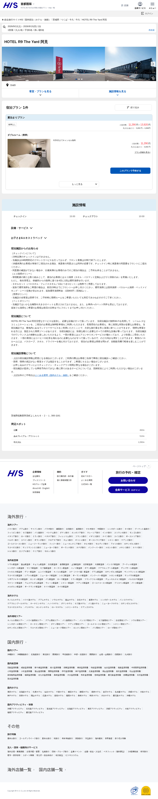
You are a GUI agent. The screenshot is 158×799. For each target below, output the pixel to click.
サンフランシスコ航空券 (134, 571)
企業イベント (76, 751)
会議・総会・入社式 (92, 751)
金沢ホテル (107, 692)
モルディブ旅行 (102, 543)
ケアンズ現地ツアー (76, 624)
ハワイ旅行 (12, 529)
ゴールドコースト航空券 (102, 583)
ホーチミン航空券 (61, 568)
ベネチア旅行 (50, 536)
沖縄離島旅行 (22, 654)
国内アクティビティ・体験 (20, 704)
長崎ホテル (82, 695)
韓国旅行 (60, 529)
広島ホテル (47, 695)
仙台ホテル (49, 692)
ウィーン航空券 (52, 583)
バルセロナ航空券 (135, 579)
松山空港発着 (135, 671)
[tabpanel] (27, 64)
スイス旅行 (118, 536)
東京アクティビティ (96, 708)
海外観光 (98, 738)
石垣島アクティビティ (35, 708)
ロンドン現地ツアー (81, 627)
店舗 (126, 5)
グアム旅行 (23, 529)
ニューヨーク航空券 (48, 575)
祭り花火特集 (120, 738)
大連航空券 (99, 564)
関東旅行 (56, 654)
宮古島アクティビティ (56, 708)
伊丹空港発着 (67, 671)
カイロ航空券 (63, 586)
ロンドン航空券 (36, 579)
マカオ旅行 (90, 529)
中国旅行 (101, 529)
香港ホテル (93, 599)
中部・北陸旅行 (80, 654)
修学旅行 (144, 751)
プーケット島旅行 (142, 529)
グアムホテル (43, 599)
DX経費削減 (133, 751)
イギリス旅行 (94, 536)
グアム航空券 (97, 571)
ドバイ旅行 (137, 547)
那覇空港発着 (129, 675)
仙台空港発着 (109, 667)
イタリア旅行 (13, 536)
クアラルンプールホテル (17, 603)
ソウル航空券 (13, 564)
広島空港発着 (94, 671)
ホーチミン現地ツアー (39, 624)
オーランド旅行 (67, 547)
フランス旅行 (80, 536)
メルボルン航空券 (14, 586)
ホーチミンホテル (37, 603)
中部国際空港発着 (138, 667)
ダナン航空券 (90, 568)
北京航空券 (87, 564)
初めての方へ (86, 476)
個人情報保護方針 (64, 480)
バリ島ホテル (93, 603)
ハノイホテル (53, 603)
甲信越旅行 (67, 654)
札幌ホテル (37, 692)
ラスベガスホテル (14, 607)
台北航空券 (52, 564)
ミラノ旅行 (37, 536)
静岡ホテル (84, 692)
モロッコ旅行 (50, 551)
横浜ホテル (72, 692)
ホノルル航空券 (60, 571)
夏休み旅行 (46, 738)
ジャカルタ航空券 (14, 571)
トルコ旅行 (12, 551)
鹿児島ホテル (118, 695)
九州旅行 (128, 654)
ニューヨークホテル (110, 603)
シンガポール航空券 (15, 568)
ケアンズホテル (87, 607)
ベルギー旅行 (13, 540)
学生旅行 (89, 738)
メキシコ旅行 (124, 547)
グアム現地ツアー (52, 620)
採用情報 (36, 492)
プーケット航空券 (129, 564)
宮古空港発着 (13, 678)
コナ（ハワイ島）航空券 (79, 571)
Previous (5, 64)
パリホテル (29, 607)
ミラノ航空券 (76, 579)
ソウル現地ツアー (138, 620)
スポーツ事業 (28, 755)
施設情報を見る (117, 91)
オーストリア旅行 (133, 536)
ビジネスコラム (71, 755)
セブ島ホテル (80, 603)
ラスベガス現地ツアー (39, 627)
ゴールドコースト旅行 (16, 543)
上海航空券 (76, 564)
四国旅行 (118, 654)
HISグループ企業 (39, 484)
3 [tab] (81, 79)
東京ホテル (12, 692)
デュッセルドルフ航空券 (115, 579)
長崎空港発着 (59, 675)
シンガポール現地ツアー (17, 624)
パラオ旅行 (49, 529)
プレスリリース (39, 480)
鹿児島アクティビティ (35, 712)
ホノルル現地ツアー (15, 620)
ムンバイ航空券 (44, 571)
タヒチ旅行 (88, 543)
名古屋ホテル (120, 692)
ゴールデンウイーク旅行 (29, 738)
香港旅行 (79, 529)
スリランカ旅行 (120, 532)
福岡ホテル (70, 695)
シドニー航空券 (67, 583)
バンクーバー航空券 (98, 575)
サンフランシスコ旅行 (32, 547)
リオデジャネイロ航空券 (17, 579)
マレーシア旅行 (93, 532)
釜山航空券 (25, 564)
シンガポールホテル (108, 599)
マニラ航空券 (32, 568)
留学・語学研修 (13, 755)
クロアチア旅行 (54, 540)
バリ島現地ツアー (69, 620)
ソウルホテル (57, 599)
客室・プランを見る (40, 91)
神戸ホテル (12, 695)
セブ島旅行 (27, 532)
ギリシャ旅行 (80, 540)
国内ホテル (12, 687)
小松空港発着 (26, 671)
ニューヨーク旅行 (51, 547)
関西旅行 (93, 654)
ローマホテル (57, 607)
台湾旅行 (69, 529)
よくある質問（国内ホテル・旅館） (52, 375)
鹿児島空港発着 (114, 675)
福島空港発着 (123, 667)
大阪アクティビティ (133, 708)
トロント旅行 (111, 547)
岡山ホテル (35, 695)
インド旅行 (107, 532)
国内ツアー (12, 650)
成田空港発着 (26, 667)
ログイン (149, 13)
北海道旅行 (35, 654)
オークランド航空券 (33, 586)
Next (153, 64)
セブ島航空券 (45, 568)
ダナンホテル (66, 603)
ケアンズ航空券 (82, 583)
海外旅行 (15, 516)
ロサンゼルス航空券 (113, 571)
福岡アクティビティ (15, 712)
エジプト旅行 (24, 551)
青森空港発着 (82, 667)
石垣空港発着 (142, 675)
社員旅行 (45, 751)
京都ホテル (133, 692)
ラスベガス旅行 (13, 547)
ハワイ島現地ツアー (34, 620)
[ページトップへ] (149, 466)
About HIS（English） (42, 488)
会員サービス (140, 8)
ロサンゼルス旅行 (131, 543)
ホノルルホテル (13, 599)
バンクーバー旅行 (95, 547)
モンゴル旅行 (135, 532)
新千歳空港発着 (41, 667)
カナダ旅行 (81, 547)
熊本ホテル (94, 695)
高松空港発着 (121, 671)
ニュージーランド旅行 (37, 543)
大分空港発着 (72, 675)
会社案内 (36, 476)
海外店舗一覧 (19, 769)
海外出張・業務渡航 (15, 751)
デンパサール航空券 (129, 568)
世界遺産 (108, 738)
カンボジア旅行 (78, 532)
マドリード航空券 (14, 583)
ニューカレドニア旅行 (72, 543)
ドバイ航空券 (49, 586)
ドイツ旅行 (107, 536)
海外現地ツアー (14, 616)
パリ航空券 (50, 579)
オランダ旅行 (40, 540)
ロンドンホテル (42, 607)
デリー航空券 (30, 571)
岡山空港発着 (108, 671)
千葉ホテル (60, 692)
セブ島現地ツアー (106, 620)
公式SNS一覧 (86, 484)
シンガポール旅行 (114, 529)
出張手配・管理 (33, 751)
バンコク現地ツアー (87, 620)
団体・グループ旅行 (60, 751)
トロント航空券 (115, 575)
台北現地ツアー (122, 620)
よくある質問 (86, 480)
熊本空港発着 (86, 675)
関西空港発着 (53, 671)
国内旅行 (15, 642)
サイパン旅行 (36, 529)
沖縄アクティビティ (15, 708)
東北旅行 (46, 654)
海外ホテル (12, 595)
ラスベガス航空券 (14, 575)
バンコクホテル (126, 599)
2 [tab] (79, 79)
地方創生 (59, 755)
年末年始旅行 (67, 738)
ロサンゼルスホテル (129, 603)
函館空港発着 (69, 667)
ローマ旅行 (25, 536)
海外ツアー (12, 524)
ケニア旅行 (37, 551)
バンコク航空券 (113, 564)
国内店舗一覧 (51, 769)
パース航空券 (136, 583)
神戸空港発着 (80, 671)
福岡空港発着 (30, 675)
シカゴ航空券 (64, 575)
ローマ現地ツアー (115, 627)
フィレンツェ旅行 (65, 536)
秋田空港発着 (96, 667)
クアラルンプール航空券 (108, 568)
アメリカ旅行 (116, 543)
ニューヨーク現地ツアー (61, 627)
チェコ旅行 (68, 540)
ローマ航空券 (62, 579)
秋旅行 (56, 738)
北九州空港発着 (44, 675)
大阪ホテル (144, 692)
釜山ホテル (70, 599)
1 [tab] (76, 79)
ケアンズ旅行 (126, 540)
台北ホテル (81, 599)
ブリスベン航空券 (121, 583)
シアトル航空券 (31, 575)
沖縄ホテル (131, 695)
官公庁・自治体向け (44, 755)
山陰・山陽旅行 (105, 654)
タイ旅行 (128, 529)
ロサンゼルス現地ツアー (17, 627)
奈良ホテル (23, 695)
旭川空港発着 (55, 667)
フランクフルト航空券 (93, 579)
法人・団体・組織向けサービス (22, 747)
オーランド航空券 (80, 575)
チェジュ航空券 (39, 564)
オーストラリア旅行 (97, 540)
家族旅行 (79, 738)
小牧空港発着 (13, 671)
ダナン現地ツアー (58, 624)
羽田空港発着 (13, 667)
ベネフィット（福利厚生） (115, 751)
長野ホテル (96, 692)
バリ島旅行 (39, 532)
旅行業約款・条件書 (65, 476)
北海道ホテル (24, 692)
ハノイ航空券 (76, 568)
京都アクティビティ (114, 708)
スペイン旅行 (26, 540)
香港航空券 (64, 564)
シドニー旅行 (113, 540)
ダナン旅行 (64, 532)
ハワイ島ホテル (29, 599)
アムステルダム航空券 (34, 583)
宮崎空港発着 (100, 675)
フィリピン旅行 (13, 532)
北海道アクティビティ (76, 708)
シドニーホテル (71, 607)
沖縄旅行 (11, 654)
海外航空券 (12, 560)
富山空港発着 (40, 671)
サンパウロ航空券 (132, 575)
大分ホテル (105, 695)
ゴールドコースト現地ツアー (99, 624)
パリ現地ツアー (98, 627)
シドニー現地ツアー (121, 624)
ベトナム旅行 (51, 532)
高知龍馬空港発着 (14, 675)
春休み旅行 (12, 738)
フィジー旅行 (54, 543)
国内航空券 (12, 663)
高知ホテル (59, 695)
